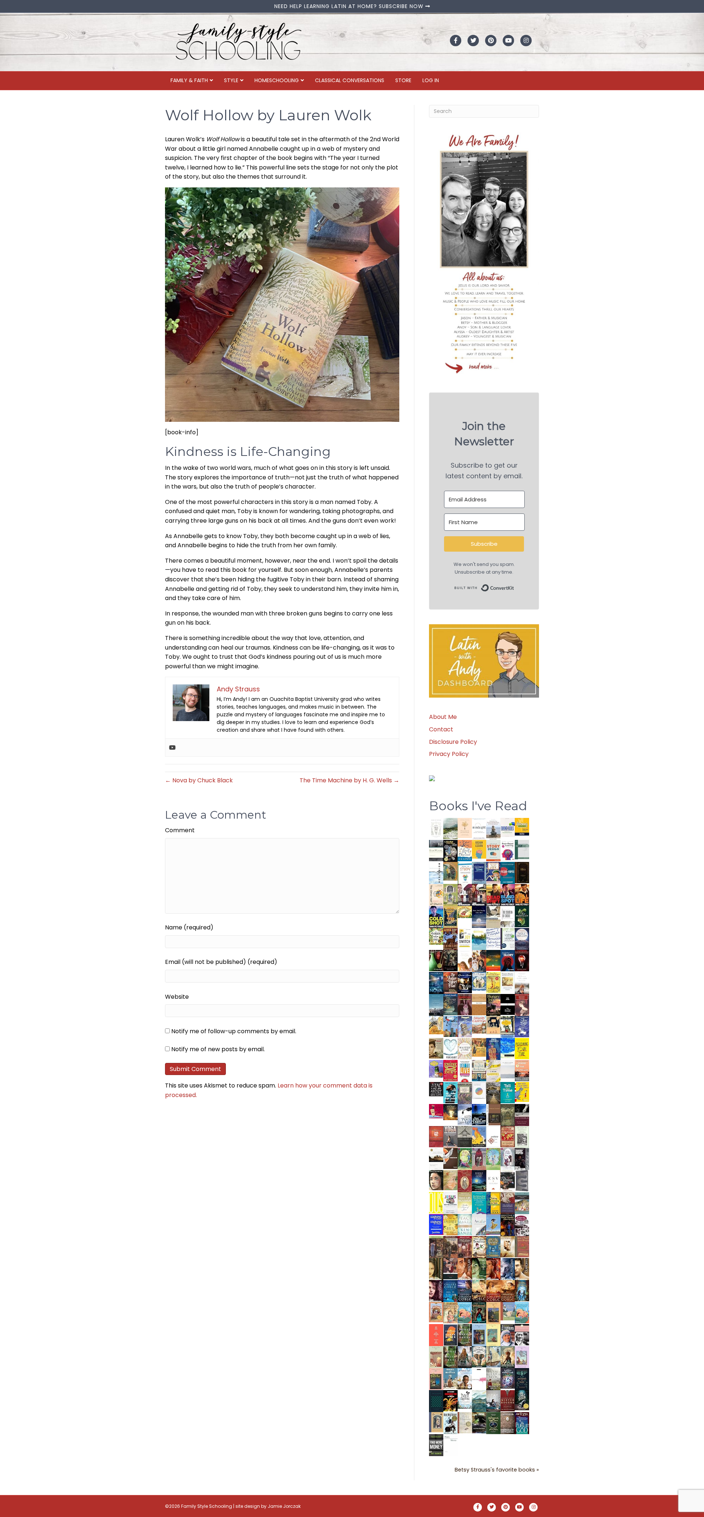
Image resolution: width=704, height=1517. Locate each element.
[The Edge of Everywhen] (522, 1290)
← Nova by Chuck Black (199, 780)
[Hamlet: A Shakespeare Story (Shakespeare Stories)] (479, 1158)
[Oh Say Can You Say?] (522, 1091)
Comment (180, 830)
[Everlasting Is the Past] (465, 1136)
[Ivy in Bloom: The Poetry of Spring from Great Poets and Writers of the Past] (465, 1399)
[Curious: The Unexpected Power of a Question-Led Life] (436, 1202)
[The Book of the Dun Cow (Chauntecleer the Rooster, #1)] (479, 1136)
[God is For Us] (436, 828)
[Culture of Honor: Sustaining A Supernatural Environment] (465, 982)
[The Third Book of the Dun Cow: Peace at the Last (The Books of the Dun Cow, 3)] (465, 1114)
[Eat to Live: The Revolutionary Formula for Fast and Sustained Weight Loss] (465, 1071)
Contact (441, 729)
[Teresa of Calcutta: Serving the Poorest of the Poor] (507, 1335)
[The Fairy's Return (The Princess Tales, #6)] (493, 1314)
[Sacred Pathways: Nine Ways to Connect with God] (493, 1092)
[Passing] (450, 1268)
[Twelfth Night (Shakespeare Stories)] (493, 1158)
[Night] (436, 850)
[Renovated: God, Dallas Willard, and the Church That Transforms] (522, 916)
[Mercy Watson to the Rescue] (507, 1310)
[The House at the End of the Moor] (493, 1378)
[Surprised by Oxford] (436, 1005)
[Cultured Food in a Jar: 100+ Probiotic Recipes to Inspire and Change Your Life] (436, 1068)
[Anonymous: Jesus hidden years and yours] (493, 960)
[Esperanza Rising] (493, 1224)
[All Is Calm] (450, 1290)
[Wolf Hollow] (522, 938)
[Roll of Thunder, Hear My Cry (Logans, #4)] (507, 1226)
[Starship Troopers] (522, 1159)
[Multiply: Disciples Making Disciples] (493, 1136)
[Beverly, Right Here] (436, 1180)
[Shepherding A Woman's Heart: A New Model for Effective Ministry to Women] (436, 1136)
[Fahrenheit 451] (450, 1400)
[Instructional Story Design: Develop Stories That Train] (493, 850)
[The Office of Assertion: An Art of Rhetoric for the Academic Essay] (507, 1203)
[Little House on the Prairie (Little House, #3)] (436, 1312)
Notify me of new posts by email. (218, 1049)
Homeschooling (276, 80)
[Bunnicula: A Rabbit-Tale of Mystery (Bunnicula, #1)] (465, 1004)
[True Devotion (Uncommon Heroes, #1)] (479, 895)
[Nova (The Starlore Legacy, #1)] (436, 983)
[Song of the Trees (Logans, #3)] (436, 1246)
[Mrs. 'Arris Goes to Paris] (493, 1048)
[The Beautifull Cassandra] (507, 1004)
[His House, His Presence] (493, 937)
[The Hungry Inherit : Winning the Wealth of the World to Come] (493, 1005)
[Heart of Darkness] (436, 1400)
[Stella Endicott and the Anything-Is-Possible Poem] (465, 1312)
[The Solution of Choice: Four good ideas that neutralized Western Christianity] (507, 916)
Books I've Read (478, 806)
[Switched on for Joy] (493, 872)
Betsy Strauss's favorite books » (497, 1469)
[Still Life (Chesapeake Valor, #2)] (522, 895)
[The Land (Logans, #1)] (465, 1247)
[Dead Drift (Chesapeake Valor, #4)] (493, 895)
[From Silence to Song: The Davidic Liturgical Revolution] (479, 873)
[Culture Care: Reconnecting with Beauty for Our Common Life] (522, 1180)
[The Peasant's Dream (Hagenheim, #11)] (465, 1356)
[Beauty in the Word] (522, 1202)
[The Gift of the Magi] (465, 1181)
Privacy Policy (449, 754)
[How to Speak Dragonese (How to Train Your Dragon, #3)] (479, 1246)
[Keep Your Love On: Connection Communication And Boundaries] (522, 960)
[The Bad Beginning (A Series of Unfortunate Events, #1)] (436, 1422)
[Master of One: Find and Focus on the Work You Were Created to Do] (465, 1048)
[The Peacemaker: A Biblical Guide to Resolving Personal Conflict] (465, 1224)
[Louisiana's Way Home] (450, 1180)
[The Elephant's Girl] (479, 1356)
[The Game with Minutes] (450, 960)
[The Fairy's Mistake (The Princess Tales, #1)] (522, 1357)
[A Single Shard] (436, 960)
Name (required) (189, 927)
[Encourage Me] (450, 1004)
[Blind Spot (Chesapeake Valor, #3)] (507, 895)
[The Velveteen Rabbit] (493, 982)
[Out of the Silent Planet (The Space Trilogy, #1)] (479, 1422)
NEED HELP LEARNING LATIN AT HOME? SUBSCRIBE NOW (349, 6)
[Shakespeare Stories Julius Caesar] (507, 1158)
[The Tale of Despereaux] (465, 1422)
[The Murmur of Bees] (450, 1224)
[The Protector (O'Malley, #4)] (493, 1269)
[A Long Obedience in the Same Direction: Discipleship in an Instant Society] (436, 1158)
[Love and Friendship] (479, 1004)
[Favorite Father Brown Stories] (465, 1093)
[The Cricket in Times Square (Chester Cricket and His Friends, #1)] (450, 851)
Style (231, 80)
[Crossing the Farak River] (450, 1334)
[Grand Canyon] (479, 1024)
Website (177, 997)
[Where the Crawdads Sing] (522, 1070)
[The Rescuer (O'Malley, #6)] (465, 1269)
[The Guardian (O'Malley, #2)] (522, 1269)
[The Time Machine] (465, 1026)
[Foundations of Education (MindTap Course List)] (450, 871)
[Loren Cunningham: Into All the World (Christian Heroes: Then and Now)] (507, 1136)
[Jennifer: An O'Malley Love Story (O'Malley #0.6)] (507, 1246)
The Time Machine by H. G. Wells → (349, 780)
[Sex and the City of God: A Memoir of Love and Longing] (522, 982)
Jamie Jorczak (284, 1506)
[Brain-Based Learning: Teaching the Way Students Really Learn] (507, 849)
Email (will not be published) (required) (221, 962)
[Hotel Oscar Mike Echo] (479, 960)
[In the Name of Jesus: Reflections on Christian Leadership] (465, 1202)
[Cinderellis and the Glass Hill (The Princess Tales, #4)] (493, 1335)
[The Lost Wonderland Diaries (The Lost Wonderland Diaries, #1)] (507, 1378)
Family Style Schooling (207, 1506)
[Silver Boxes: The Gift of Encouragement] (522, 1026)
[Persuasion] (522, 1005)
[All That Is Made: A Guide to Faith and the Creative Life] (507, 1069)
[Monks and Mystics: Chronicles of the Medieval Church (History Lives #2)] (450, 1378)
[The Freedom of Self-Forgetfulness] (507, 1423)
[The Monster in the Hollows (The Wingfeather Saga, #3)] (493, 1422)
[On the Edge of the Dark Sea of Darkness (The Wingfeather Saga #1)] (507, 1356)
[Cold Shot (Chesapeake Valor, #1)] (436, 917)
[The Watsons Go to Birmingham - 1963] (522, 1225)
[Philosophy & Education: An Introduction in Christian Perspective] (522, 849)
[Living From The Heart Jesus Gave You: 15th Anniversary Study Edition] (507, 938)
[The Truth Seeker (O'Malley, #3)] (507, 1269)
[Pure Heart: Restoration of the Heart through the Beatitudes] (450, 1049)
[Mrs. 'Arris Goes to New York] (479, 1047)
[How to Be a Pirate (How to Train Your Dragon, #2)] (493, 1247)
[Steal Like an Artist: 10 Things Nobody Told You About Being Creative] (436, 1089)
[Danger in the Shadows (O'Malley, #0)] (436, 1269)
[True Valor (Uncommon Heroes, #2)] (465, 895)
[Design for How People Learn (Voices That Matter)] (479, 849)
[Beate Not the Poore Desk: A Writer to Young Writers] (522, 1115)
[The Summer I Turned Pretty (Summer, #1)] (465, 960)
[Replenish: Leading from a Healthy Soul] (436, 872)
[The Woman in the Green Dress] (465, 1334)
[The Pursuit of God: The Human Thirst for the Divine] (522, 1423)
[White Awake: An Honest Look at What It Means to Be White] (479, 1224)
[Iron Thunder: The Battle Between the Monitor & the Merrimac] (436, 1047)
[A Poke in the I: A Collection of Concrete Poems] (436, 1111)
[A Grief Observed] (465, 850)
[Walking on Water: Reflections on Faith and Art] (507, 1047)
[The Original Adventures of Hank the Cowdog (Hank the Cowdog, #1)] (450, 939)
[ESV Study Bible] (493, 1180)
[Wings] (450, 1026)
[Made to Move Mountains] (479, 1400)
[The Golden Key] (522, 1136)
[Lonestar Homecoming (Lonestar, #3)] (479, 1290)
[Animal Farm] (479, 1379)
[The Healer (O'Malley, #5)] (479, 1269)
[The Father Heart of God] (450, 983)
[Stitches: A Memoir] (493, 1024)
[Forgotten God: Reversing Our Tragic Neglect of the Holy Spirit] (450, 1158)
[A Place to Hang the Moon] (450, 894)
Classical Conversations (349, 80)
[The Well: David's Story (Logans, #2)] (450, 1246)
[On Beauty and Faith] (479, 1090)
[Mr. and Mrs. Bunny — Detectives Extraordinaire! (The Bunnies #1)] (479, 981)
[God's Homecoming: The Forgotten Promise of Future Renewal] (450, 828)
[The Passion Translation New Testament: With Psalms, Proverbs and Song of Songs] (522, 872)
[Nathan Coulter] (493, 1114)
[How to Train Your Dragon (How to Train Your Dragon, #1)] (522, 1246)
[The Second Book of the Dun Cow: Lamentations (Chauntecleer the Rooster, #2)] (479, 1114)
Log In (430, 80)
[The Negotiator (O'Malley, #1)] (436, 1291)
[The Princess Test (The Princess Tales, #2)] (436, 1380)
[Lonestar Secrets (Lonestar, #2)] (493, 1290)
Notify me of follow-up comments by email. (233, 1031)
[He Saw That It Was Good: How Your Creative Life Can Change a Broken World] (450, 1092)
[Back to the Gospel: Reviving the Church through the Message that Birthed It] (479, 938)
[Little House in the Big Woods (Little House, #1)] (450, 1312)
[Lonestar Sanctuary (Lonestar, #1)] (507, 1290)
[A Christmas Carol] (507, 1181)
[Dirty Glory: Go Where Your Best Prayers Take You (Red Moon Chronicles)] (507, 960)
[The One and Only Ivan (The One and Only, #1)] (522, 1400)
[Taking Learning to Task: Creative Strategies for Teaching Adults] (493, 1202)
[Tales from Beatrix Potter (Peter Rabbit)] (507, 981)
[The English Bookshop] (479, 1070)
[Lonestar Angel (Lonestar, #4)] (465, 1290)
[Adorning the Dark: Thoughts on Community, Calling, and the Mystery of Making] (522, 1378)
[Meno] (450, 1445)
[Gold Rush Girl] (493, 1356)
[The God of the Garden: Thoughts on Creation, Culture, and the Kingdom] (507, 1114)
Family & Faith (189, 80)
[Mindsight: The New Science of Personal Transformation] (479, 828)
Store (403, 80)
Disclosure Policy (453, 742)
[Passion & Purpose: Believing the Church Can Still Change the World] (507, 873)
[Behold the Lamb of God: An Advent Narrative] (479, 1180)
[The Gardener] (436, 1024)
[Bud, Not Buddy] (450, 1423)
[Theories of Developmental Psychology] (493, 829)
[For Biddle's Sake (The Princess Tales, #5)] (479, 1336)
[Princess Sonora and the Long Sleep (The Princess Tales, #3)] (436, 1358)
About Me (443, 717)
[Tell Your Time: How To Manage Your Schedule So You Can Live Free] (507, 1092)
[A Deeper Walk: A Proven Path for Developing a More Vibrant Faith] (450, 916)
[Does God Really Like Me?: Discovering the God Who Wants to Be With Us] (479, 917)
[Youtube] (172, 747)
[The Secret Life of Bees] (507, 1026)
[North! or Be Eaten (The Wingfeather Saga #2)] (479, 1312)
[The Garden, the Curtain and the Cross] (436, 936)
